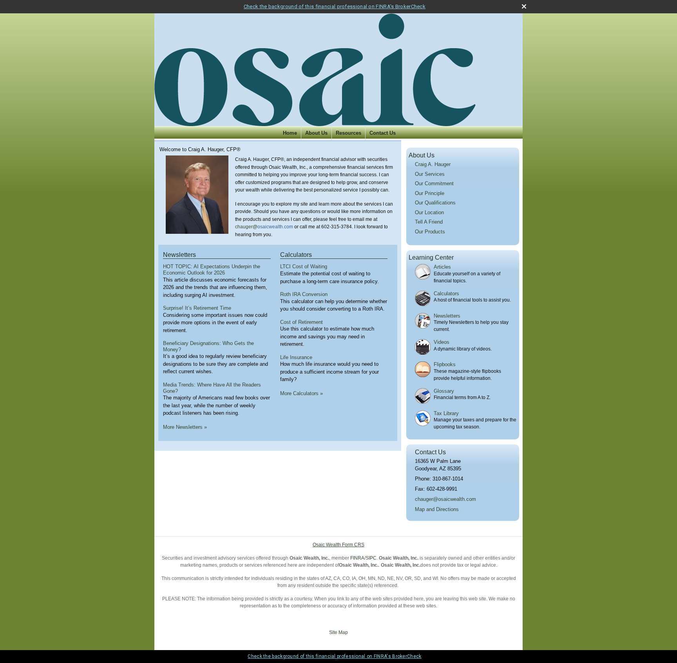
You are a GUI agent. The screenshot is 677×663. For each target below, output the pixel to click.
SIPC (371, 558)
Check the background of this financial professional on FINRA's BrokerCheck (334, 6)
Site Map (338, 632)
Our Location (429, 212)
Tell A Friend (429, 222)
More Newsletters (185, 427)
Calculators (296, 254)
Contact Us (382, 133)
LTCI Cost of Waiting (303, 266)
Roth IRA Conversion (304, 294)
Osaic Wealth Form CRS (338, 544)
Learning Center (431, 257)
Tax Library (446, 413)
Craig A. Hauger (433, 164)
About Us (316, 133)
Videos (441, 342)
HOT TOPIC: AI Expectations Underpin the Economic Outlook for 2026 (211, 270)
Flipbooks (445, 364)
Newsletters (179, 254)
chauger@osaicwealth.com (445, 499)
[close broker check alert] (524, 6)
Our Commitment (434, 183)
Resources (348, 133)
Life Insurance (296, 357)
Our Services (430, 174)
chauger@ (246, 226)
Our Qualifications (435, 203)
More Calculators (301, 393)
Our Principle (429, 193)
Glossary (444, 391)
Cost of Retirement (301, 322)
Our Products (430, 232)
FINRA (357, 558)
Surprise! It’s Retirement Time (197, 308)
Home (290, 133)
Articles (442, 267)
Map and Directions (437, 509)
